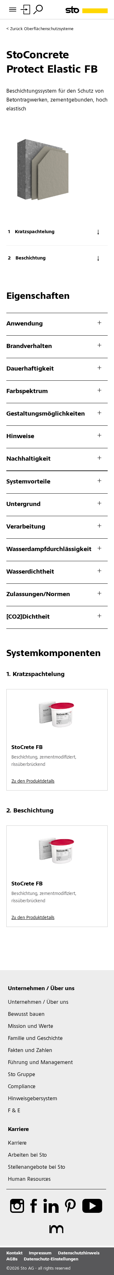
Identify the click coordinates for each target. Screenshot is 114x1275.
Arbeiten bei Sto (27, 1155)
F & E (14, 1111)
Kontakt (14, 1253)
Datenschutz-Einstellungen (51, 1259)
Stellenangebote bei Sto (36, 1167)
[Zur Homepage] (87, 9)
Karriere (18, 1130)
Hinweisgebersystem (32, 1099)
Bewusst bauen (26, 1014)
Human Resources (29, 1179)
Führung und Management (40, 1063)
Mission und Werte (30, 1026)
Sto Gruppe (21, 1075)
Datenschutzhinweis (78, 1253)
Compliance (21, 1087)
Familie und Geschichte (35, 1039)
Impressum (40, 1253)
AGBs (11, 1259)
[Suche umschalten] (38, 9)
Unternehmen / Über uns (41, 989)
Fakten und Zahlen (30, 1051)
